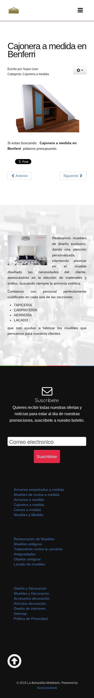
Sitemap (20, 614)
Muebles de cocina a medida (36, 495)
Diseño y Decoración (30, 588)
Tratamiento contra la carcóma (38, 549)
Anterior (21, 176)
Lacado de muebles (29, 564)
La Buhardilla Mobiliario (14, 10)
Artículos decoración (30, 603)
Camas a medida (27, 510)
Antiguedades (25, 554)
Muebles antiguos (28, 544)
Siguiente (71, 176)
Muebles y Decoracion (31, 593)
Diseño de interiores (30, 608)
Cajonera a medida (29, 505)
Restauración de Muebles (34, 539)
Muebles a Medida (28, 515)
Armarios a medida (29, 500)
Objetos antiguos (27, 559)
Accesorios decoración (32, 598)
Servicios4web (47, 688)
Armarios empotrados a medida (39, 490)
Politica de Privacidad (31, 619)
